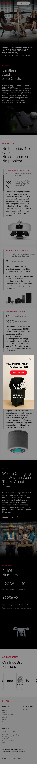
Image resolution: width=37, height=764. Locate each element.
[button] (30, 359)
